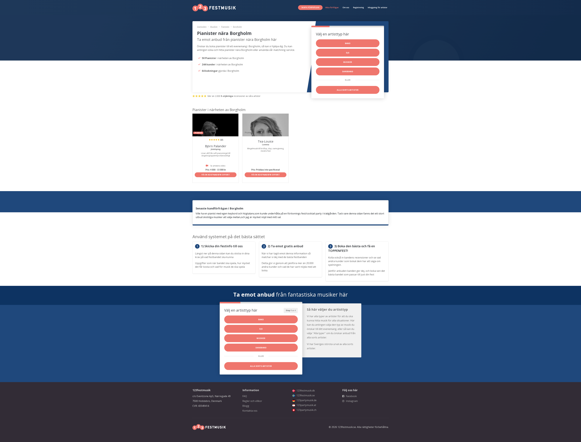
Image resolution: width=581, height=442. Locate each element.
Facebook (351, 396)
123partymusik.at (306, 405)
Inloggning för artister (377, 7)
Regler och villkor (252, 401)
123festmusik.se (305, 395)
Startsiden (202, 26)
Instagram (351, 401)
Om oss (346, 7)
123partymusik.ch (306, 410)
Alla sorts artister (347, 90)
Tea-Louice (265, 141)
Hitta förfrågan (332, 7)
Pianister (225, 26)
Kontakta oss (249, 410)
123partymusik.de (306, 400)
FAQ (244, 396)
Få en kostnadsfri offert (216, 174)
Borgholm (237, 26)
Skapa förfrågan (310, 7)
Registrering (358, 7)
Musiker (214, 26)
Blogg (245, 405)
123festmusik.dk (305, 390)
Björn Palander (215, 146)
